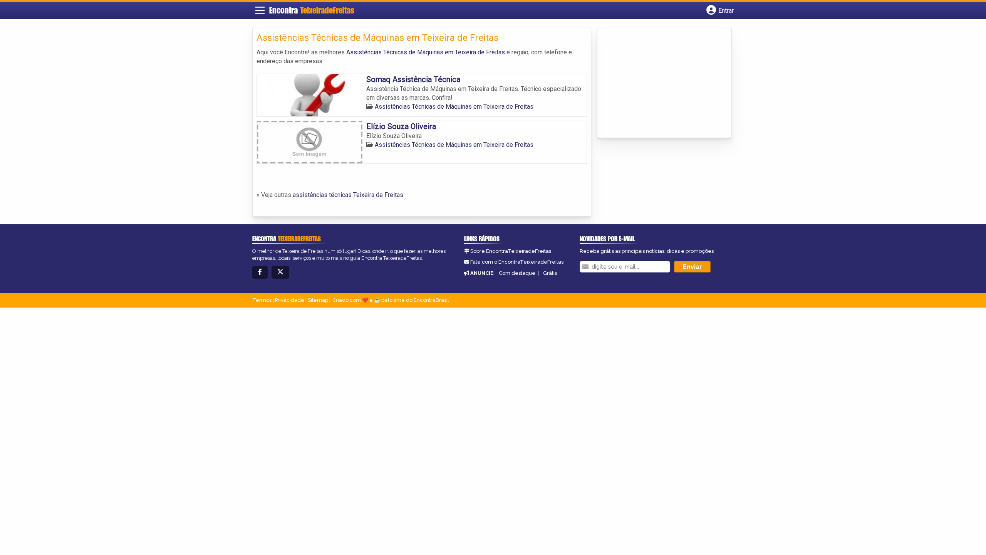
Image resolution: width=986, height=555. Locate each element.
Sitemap (318, 300)
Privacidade (289, 300)
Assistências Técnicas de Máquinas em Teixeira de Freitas (425, 52)
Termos (262, 300)
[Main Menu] (260, 10)
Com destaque (517, 273)
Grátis (550, 273)
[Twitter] (280, 272)
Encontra (311, 10)
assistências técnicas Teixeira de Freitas (348, 194)
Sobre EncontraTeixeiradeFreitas (510, 251)
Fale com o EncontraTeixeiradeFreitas (516, 262)
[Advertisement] (659, 83)
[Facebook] (260, 272)
